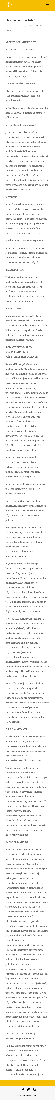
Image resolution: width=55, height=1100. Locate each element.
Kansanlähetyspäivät (22, 26)
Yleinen (8, 30)
